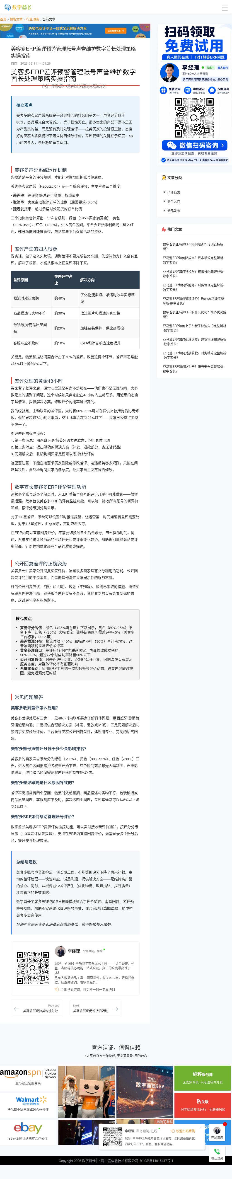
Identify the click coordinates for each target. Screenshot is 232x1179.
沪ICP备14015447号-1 (156, 1160)
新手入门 (173, 201)
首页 (3, 19)
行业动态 (32, 19)
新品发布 (173, 210)
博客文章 (16, 19)
